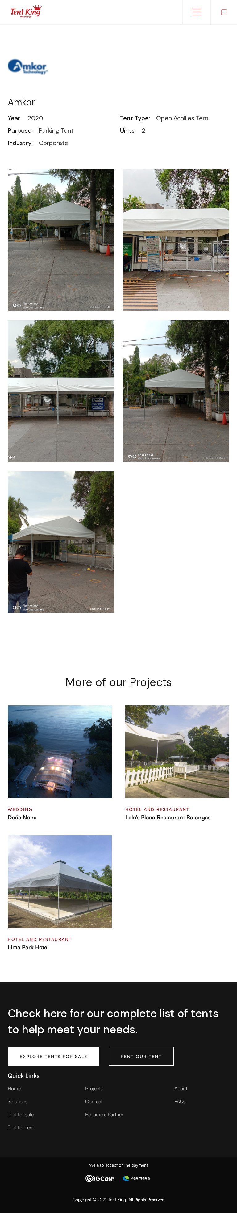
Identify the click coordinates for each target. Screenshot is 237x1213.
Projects (94, 1088)
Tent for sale (21, 1114)
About (180, 1088)
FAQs (180, 1101)
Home (14, 1088)
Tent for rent (21, 1127)
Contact (93, 1101)
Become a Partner (104, 1114)
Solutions (17, 1101)
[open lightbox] (61, 240)
